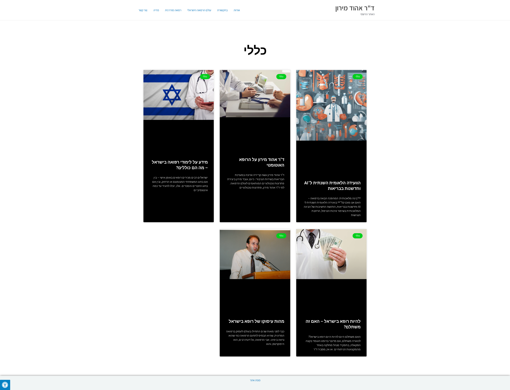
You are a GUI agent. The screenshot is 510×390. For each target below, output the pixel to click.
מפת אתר (255, 380)
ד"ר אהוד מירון (355, 7)
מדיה (156, 10)
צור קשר (142, 10)
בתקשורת (222, 10)
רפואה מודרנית (173, 10)
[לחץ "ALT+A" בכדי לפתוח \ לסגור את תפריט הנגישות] (5, 385)
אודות (237, 10)
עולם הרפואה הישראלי (199, 10)
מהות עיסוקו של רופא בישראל (256, 321)
